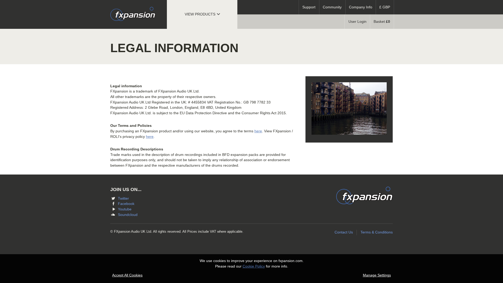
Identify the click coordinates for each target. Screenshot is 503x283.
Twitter (123, 198)
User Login (357, 22)
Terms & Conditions (376, 232)
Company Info (360, 7)
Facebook (126, 204)
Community (332, 7)
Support (308, 7)
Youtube (125, 209)
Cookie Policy (254, 266)
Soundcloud (128, 215)
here (258, 131)
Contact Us (344, 232)
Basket (382, 22)
